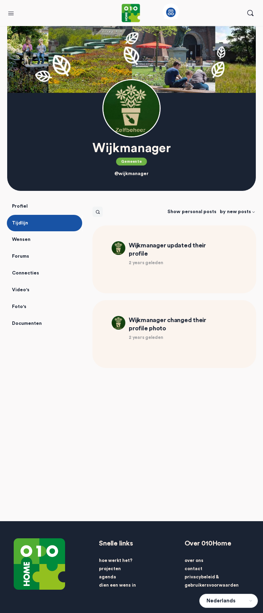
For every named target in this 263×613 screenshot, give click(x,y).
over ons (194, 560)
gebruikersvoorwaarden (212, 585)
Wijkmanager (147, 245)
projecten (110, 568)
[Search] (250, 13)
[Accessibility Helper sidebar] (171, 11)
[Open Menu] (11, 12)
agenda (107, 577)
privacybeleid (200, 577)
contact (193, 568)
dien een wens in (117, 585)
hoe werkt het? (116, 560)
